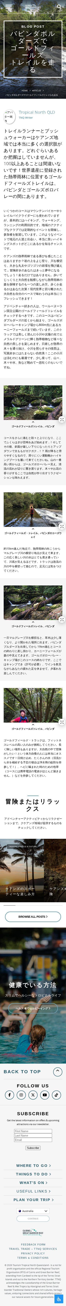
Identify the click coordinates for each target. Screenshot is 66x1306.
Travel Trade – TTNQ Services (33, 1249)
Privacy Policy (33, 1253)
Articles (36, 90)
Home (25, 90)
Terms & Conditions (33, 1258)
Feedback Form (33, 1244)
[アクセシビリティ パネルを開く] (58, 1299)
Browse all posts (32, 916)
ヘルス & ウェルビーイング (32, 1008)
